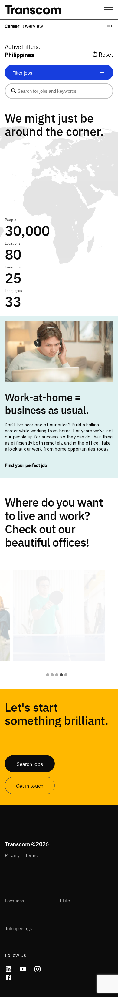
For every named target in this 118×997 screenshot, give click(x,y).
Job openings (18, 928)
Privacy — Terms (21, 855)
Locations (14, 900)
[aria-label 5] (66, 675)
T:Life (64, 900)
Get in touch (30, 785)
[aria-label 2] (52, 675)
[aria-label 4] (61, 675)
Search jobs (30, 763)
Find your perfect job (26, 465)
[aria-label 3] (56, 675)
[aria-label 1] (47, 675)
